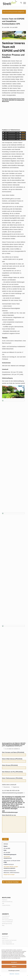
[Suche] (20, 3)
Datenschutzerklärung (7, 901)
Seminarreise (7, 856)
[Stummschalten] (20, 132)
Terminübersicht (6, 916)
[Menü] (24, 3)
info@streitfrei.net (10, 944)
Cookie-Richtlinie (6, 905)
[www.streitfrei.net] (13, 392)
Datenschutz (12, 974)
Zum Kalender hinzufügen (12, 882)
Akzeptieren (14, 962)
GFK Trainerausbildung (7, 920)
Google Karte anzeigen (9, 874)
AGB (3, 811)
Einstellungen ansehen (14, 970)
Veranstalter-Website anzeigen (11, 866)
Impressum (17, 974)
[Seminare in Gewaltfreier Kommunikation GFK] (11, 3)
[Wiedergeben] (3, 132)
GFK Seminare (5, 918)
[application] (14, 132)
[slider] (23, 132)
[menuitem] (20, 3)
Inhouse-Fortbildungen (7, 921)
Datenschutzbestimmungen (10, 812)
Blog (3, 925)
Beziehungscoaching (7, 923)
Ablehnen (14, 966)
